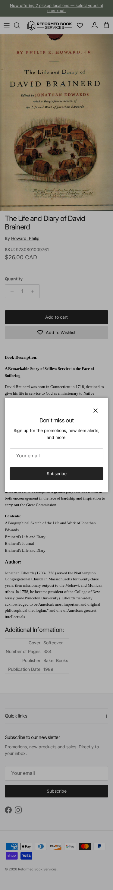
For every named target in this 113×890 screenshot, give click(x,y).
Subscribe (57, 473)
